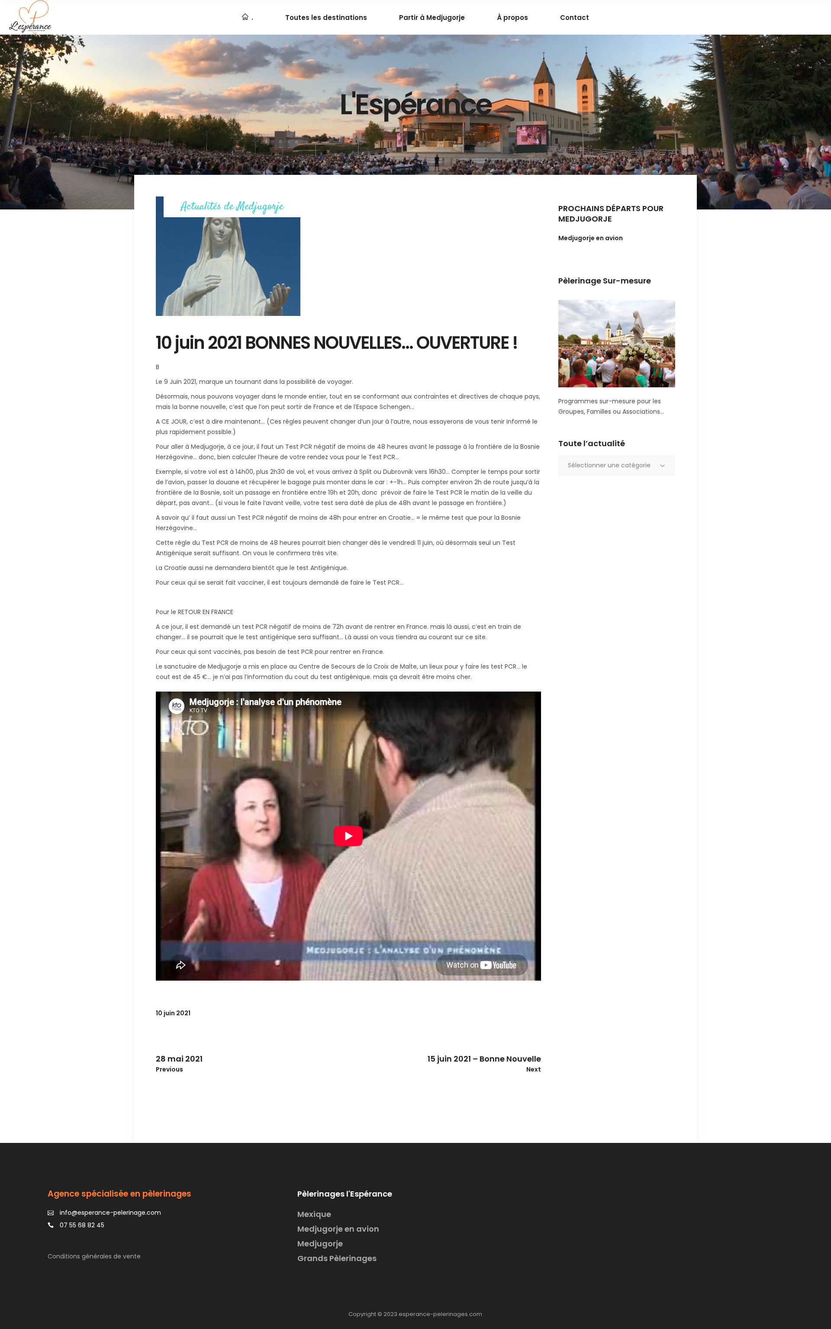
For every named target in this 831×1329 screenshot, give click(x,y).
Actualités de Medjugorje (232, 207)
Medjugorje (320, 1243)
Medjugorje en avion (590, 238)
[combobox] (616, 465)
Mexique (314, 1214)
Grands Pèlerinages (337, 1258)
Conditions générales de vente (94, 1256)
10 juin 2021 (173, 1013)
